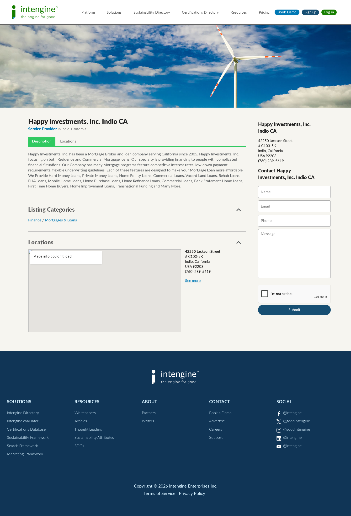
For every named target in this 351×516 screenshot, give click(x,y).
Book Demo (287, 12)
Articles (80, 421)
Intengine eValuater (22, 421)
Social (284, 402)
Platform (88, 12)
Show (238, 211)
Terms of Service (160, 494)
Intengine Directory (23, 413)
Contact (219, 402)
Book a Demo (220, 413)
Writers (148, 421)
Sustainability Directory (151, 12)
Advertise (217, 421)
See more (193, 281)
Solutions (114, 12)
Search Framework (22, 446)
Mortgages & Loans (61, 220)
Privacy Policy (192, 494)
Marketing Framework (25, 454)
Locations (68, 141)
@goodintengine (296, 421)
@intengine (292, 413)
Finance (34, 220)
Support (216, 437)
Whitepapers (85, 413)
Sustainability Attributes (94, 437)
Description (42, 141)
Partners (149, 413)
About (149, 402)
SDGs (79, 446)
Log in (329, 12)
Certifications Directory (200, 12)
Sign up (310, 12)
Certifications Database (26, 429)
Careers (215, 429)
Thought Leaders (88, 429)
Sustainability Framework (28, 437)
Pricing (264, 12)
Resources (239, 12)
